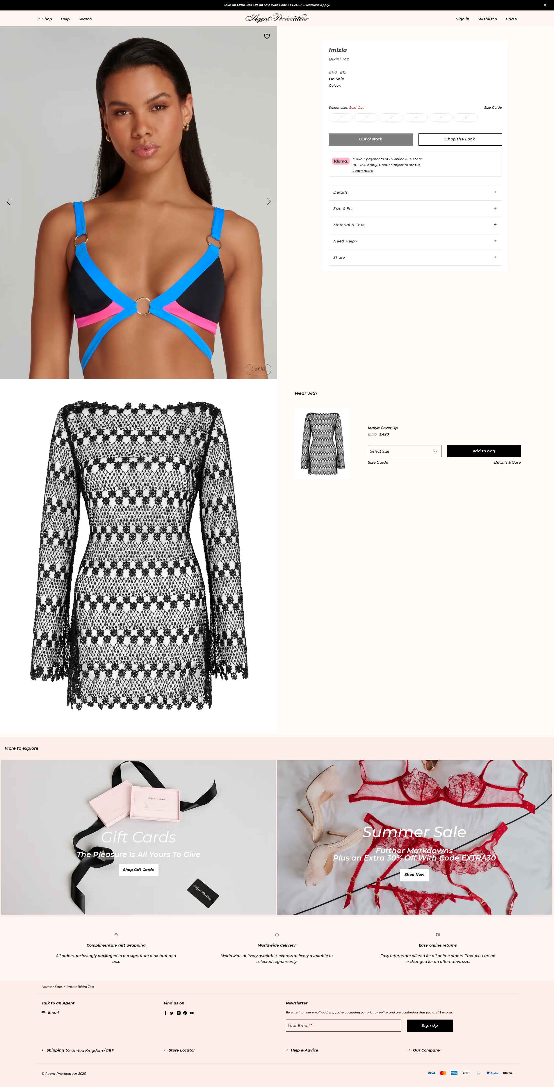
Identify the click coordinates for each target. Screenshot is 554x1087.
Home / (48, 987)
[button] (462, 19)
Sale (58, 987)
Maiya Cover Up (383, 428)
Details (340, 192)
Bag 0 (511, 19)
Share (339, 257)
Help (65, 19)
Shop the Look (460, 139)
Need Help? (345, 241)
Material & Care (349, 224)
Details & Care (507, 462)
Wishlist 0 (487, 19)
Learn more (362, 171)
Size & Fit (342, 208)
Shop (47, 19)
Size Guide (378, 462)
